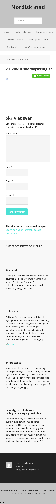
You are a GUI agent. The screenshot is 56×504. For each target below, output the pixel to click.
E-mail (9, 181)
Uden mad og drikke (29, 490)
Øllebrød (11, 270)
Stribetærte (13, 362)
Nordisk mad (28, 7)
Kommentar (12, 133)
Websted (10, 195)
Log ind (41, 493)
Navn (9, 167)
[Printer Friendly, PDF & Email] (41, 75)
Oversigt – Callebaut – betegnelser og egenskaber (23, 412)
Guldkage (12, 311)
